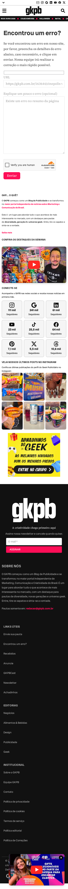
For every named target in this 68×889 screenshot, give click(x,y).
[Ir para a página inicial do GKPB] (34, 10)
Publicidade (10, 742)
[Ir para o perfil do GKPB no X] (64, 2)
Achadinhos (10, 692)
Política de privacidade (16, 801)
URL (6, 77)
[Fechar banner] (61, 857)
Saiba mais (7, 232)
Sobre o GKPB (11, 772)
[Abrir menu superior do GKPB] (3, 2)
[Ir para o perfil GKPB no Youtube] (55, 2)
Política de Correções (15, 840)
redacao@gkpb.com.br (39, 608)
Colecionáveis (27, 19)
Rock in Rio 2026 (8, 19)
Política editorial (12, 830)
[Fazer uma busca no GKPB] (63, 10)
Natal (58, 19)
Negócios (8, 713)
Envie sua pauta (12, 634)
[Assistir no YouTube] (34, 265)
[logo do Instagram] (8, 876)
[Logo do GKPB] (34, 511)
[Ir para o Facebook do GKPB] (60, 2)
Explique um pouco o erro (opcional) (30, 93)
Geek (6, 752)
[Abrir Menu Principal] (4, 10)
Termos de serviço (13, 821)
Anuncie (8, 663)
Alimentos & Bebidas (15, 723)
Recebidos (9, 653)
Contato (8, 792)
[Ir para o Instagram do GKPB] (42, 2)
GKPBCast (9, 673)
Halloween (44, 19)
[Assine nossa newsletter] (38, 2)
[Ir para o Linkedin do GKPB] (51, 2)
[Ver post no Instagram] (12, 387)
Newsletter (9, 683)
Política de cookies (14, 811)
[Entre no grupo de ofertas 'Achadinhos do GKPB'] (34, 455)
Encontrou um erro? (15, 644)
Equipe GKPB (11, 782)
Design (7, 732)
